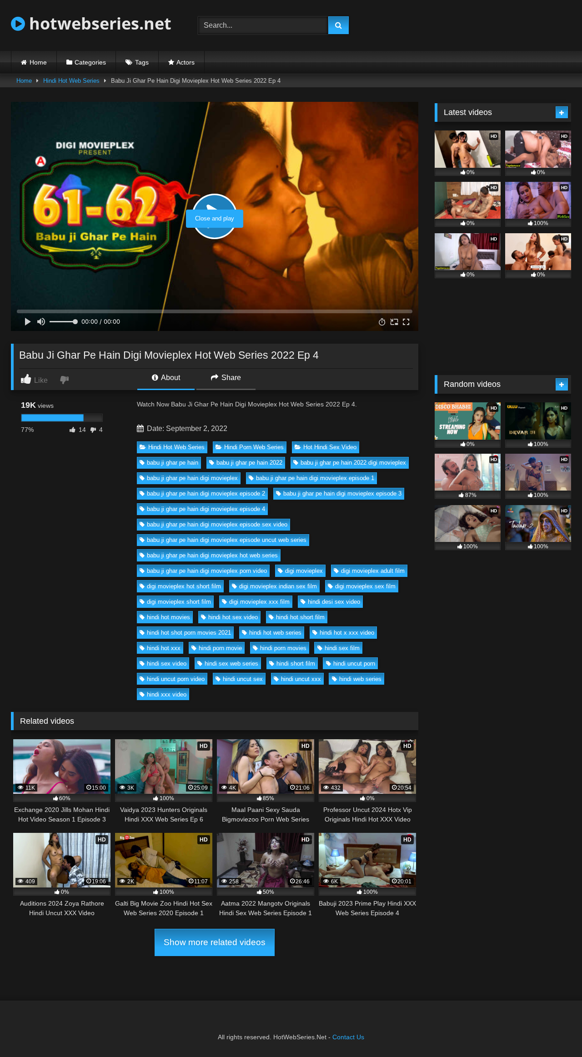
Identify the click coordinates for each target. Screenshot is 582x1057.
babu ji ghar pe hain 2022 (249, 462)
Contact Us (348, 1037)
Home (38, 62)
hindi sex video (166, 663)
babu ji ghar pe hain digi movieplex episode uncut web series (226, 539)
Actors (185, 62)
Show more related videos (215, 942)
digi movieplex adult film (373, 570)
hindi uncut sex (243, 679)
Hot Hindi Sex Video (329, 447)
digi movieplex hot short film (184, 586)
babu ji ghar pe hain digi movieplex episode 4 (206, 509)
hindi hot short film (300, 617)
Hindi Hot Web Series (71, 80)
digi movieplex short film (179, 601)
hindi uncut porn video (176, 679)
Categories (90, 62)
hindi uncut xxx (301, 679)
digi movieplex (304, 570)
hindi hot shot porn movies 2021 (189, 632)
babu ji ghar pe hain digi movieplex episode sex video (217, 524)
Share (230, 377)
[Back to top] (554, 1030)
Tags (142, 62)
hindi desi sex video (334, 601)
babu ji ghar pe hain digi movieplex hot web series (212, 555)
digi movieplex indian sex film (278, 586)
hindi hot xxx (164, 648)
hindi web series (360, 679)
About (170, 377)
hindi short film (295, 663)
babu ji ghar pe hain (172, 462)
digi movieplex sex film (365, 586)
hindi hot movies (168, 617)
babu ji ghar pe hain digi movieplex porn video (207, 570)
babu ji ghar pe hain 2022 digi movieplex (353, 462)
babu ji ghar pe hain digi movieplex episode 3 (342, 493)
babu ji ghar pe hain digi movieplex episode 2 (206, 493)
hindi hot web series (275, 632)
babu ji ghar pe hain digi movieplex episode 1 (315, 478)
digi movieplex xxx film (259, 601)
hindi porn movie (220, 648)
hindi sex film (342, 648)
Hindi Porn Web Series (254, 447)
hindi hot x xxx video (347, 632)
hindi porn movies (283, 648)
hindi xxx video (166, 694)
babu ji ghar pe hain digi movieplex (192, 478)
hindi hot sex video (233, 617)
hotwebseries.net (98, 23)
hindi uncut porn (354, 663)
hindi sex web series (231, 663)
